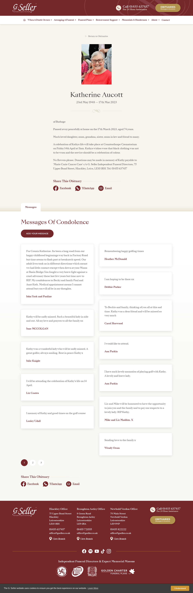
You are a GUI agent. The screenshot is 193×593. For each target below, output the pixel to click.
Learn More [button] (93, 588)
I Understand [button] (180, 588)
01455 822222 (118, 529)
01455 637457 (57, 529)
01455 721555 (84, 529)
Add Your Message (37, 233)
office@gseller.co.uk (59, 533)
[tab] (31, 207)
